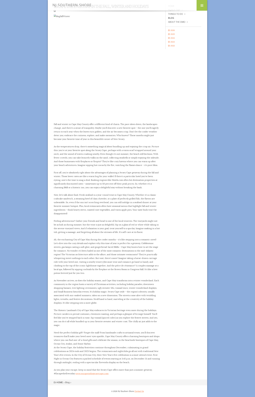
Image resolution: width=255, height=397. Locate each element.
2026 (173, 30)
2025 (173, 34)
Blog (171, 17)
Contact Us (139, 391)
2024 (173, 38)
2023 (173, 41)
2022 (173, 45)
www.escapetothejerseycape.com (92, 374)
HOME (60, 382)
